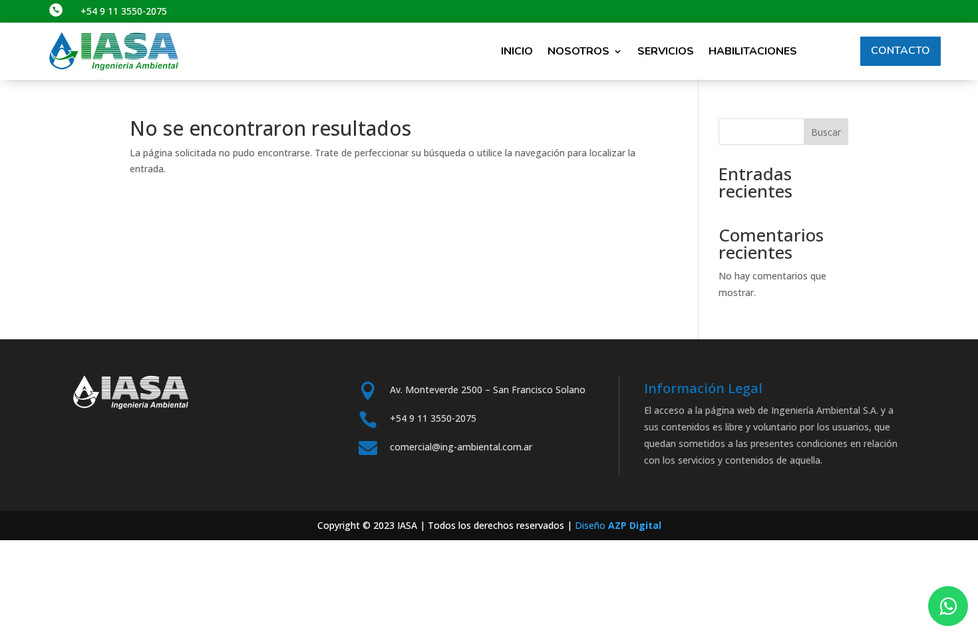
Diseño (618, 525)
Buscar (826, 132)
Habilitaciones (753, 51)
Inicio (517, 51)
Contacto (900, 50)
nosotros (578, 51)
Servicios (665, 51)
